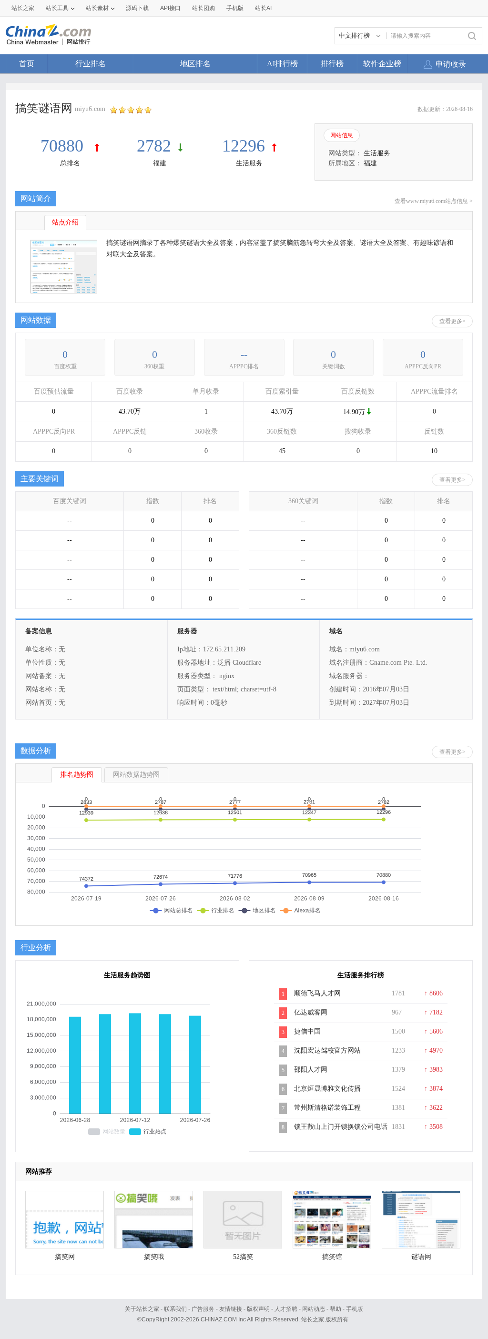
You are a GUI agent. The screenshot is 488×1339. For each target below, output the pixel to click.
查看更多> (452, 321)
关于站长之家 (142, 1309)
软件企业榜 (382, 64)
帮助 (335, 1309)
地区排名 (195, 64)
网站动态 (313, 1309)
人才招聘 (285, 1309)
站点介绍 (65, 222)
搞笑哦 (154, 1256)
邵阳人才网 (310, 1069)
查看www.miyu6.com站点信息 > (434, 201)
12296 (243, 145)
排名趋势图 (76, 774)
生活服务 (249, 163)
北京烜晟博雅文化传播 (327, 1088)
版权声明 (258, 1309)
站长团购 (203, 8)
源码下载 (137, 8)
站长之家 (22, 8)
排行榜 (332, 64)
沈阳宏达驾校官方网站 (327, 1050)
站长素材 (97, 8)
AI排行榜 (282, 64)
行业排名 (90, 64)
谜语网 (421, 1256)
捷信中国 (307, 1031)
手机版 (354, 1309)
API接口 (170, 8)
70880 (64, 145)
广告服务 (203, 1309)
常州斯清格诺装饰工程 (327, 1107)
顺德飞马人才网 (317, 993)
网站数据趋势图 (136, 774)
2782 (154, 145)
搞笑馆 (332, 1256)
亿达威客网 (310, 1012)
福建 (159, 163)
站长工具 (57, 8)
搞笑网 (65, 1256)
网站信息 (341, 135)
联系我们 (175, 1309)
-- (244, 354)
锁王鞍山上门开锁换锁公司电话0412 (340, 1131)
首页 (26, 64)
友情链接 (230, 1309)
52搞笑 (243, 1256)
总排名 (70, 163)
